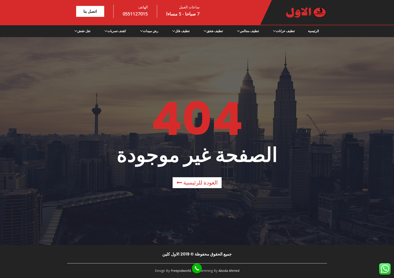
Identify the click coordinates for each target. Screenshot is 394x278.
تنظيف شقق (215, 31)
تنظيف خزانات (285, 31)
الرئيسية (313, 31)
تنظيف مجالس (249, 31)
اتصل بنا (90, 11)
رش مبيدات (150, 31)
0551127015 (135, 14)
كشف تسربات (116, 31)
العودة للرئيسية (200, 182)
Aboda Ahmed (228, 270)
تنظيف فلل (182, 31)
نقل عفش (84, 31)
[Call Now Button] (197, 268)
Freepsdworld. (181, 270)
